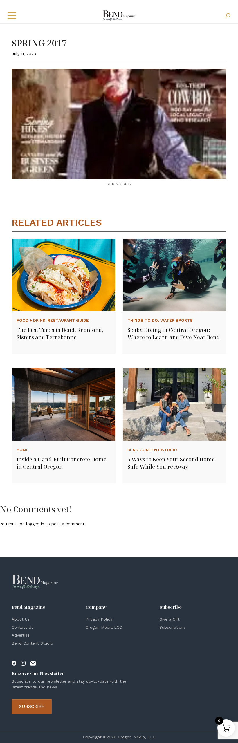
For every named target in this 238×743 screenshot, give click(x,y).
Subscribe (31, 706)
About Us (21, 619)
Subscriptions (172, 627)
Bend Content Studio (32, 643)
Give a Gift (169, 619)
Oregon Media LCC (104, 627)
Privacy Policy (99, 619)
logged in (35, 523)
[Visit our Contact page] (33, 663)
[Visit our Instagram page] (23, 663)
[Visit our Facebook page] (14, 663)
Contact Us (22, 627)
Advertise (21, 635)
